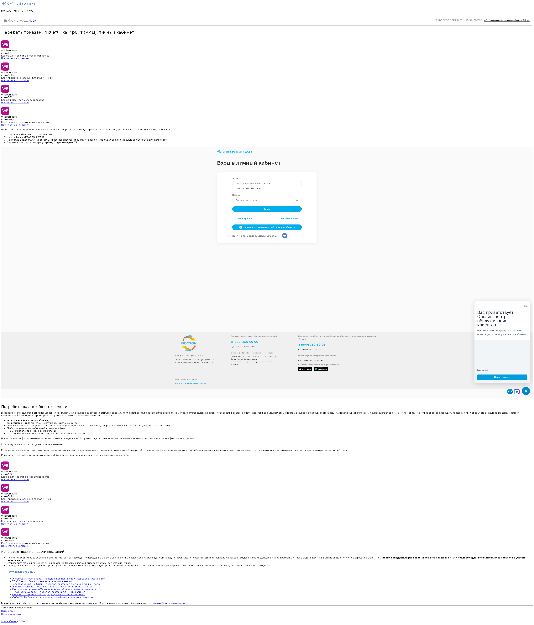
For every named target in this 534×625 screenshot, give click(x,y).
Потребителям (8, 611)
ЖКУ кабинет (9, 621)
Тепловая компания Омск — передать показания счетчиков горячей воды (56, 584)
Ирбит (33, 20)
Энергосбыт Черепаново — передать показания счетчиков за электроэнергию (58, 578)
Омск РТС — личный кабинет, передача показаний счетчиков (48, 594)
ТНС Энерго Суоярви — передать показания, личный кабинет (48, 592)
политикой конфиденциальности (168, 603)
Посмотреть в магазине (15, 58)
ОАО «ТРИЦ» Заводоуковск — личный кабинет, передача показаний (52, 597)
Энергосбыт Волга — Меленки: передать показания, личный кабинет (52, 586)
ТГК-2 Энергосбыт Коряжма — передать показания (42, 581)
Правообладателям (11, 614)
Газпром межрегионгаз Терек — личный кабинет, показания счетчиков (54, 589)
